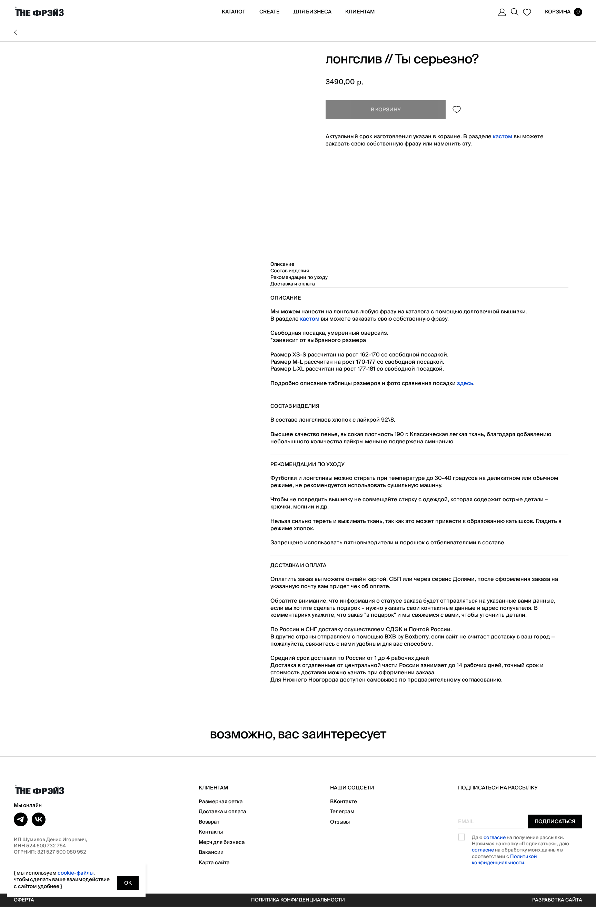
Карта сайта (214, 862)
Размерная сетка (221, 801)
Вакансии (211, 852)
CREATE (269, 11)
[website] (502, 12)
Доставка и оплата (222, 811)
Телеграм (342, 811)
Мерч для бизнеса (222, 842)
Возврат (209, 821)
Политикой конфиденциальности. (504, 860)
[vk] (39, 819)
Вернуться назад (298, 32)
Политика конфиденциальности (298, 900)
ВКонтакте (343, 801)
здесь (465, 383)
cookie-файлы (75, 872)
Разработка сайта (557, 900)
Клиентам (360, 11)
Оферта (24, 900)
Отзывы (340, 821)
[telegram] (21, 819)
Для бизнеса (312, 11)
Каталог (234, 11)
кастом (502, 136)
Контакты (211, 831)
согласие (495, 838)
